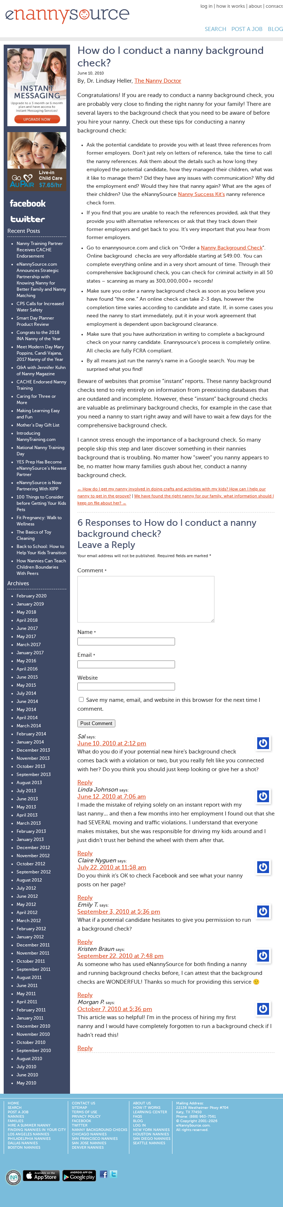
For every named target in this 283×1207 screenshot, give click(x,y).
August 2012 (29, 880)
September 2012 (34, 872)
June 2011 (27, 986)
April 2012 (27, 913)
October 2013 (31, 767)
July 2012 (26, 888)
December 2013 (33, 750)
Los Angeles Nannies (28, 1134)
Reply (84, 783)
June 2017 (27, 629)
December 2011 (33, 945)
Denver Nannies (88, 1147)
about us (142, 1103)
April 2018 (27, 620)
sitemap (79, 1108)
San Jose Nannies (89, 1143)
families (15, 1121)
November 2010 (33, 1034)
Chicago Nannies (89, 1134)
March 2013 (29, 823)
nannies (16, 1116)
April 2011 (27, 1002)
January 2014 (30, 742)
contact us (83, 1103)
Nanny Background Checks (99, 1130)
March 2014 (29, 726)
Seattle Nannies (149, 1143)
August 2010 (29, 1059)
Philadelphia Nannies (29, 1139)
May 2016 (26, 661)
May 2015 (26, 685)
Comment (91, 570)
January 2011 (30, 1018)
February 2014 (31, 734)
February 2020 (32, 596)
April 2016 (27, 669)
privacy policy (86, 1116)
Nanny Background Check (231, 248)
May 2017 (26, 637)
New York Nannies (151, 1130)
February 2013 (31, 832)
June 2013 (27, 799)
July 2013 (26, 791)
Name (86, 632)
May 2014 (26, 710)
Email (86, 655)
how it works (230, 6)
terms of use (84, 1112)
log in (206, 6)
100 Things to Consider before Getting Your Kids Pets (41, 503)
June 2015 (27, 677)
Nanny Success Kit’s (201, 194)
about (255, 6)
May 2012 (26, 905)
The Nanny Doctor (157, 81)
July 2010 (26, 1067)
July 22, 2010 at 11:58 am (111, 868)
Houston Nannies (151, 1134)
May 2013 (26, 807)
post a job (247, 29)
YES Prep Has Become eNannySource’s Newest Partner (41, 468)
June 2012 (27, 896)
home (13, 1103)
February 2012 (31, 929)
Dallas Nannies (23, 1143)
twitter (79, 1125)
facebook (81, 1121)
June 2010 (27, 1075)
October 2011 (31, 961)
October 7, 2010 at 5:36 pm (114, 1010)
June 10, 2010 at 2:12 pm (111, 744)
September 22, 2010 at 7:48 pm (120, 956)
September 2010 (34, 1051)
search (215, 29)
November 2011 (33, 953)
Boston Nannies (24, 1147)
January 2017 (30, 653)
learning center (150, 1112)
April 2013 (27, 815)
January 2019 (30, 604)
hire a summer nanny (29, 1125)
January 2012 (30, 937)
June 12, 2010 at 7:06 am (111, 797)
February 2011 (31, 1010)
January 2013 (30, 840)
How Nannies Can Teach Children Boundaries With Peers (41, 567)
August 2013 (29, 783)
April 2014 (27, 718)
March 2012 (29, 921)
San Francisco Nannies (95, 1139)
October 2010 (31, 1043)
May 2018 (26, 612)
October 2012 (31, 864)
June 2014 (27, 702)
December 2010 (33, 1026)
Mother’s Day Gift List (38, 425)
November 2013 (33, 758)
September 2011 (33, 970)
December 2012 (33, 848)
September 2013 (34, 775)
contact (274, 6)
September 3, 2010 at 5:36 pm (118, 912)
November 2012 (33, 856)
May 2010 (26, 1083)
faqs (137, 1116)
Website (87, 678)
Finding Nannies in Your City (37, 1130)
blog (275, 29)
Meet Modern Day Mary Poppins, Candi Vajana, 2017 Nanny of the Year (40, 353)
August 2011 (29, 978)
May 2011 (26, 994)
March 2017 (29, 645)
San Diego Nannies (151, 1139)
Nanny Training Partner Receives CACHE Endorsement (40, 250)
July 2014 (26, 694)
